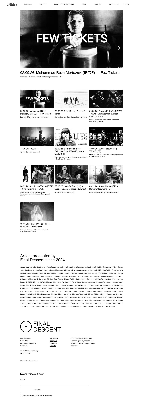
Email (22, 380)
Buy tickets (54, 338)
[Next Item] (119, 48)
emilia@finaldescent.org (29, 351)
